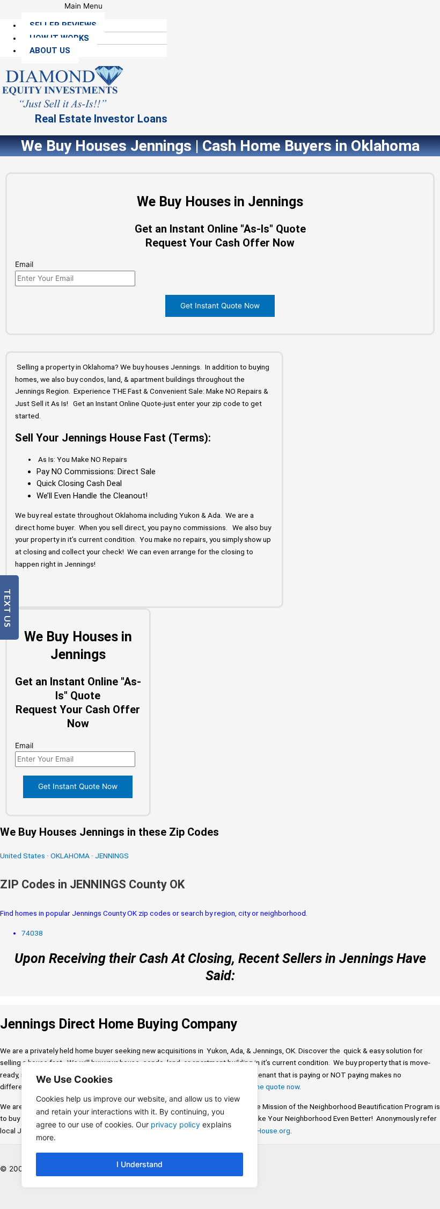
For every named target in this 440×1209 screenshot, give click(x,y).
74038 (32, 933)
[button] (83, 6)
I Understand (139, 1164)
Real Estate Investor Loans (101, 118)
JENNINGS (112, 855)
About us (50, 50)
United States (23, 855)
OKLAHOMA (70, 855)
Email (24, 264)
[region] (139, 1125)
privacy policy (175, 1124)
